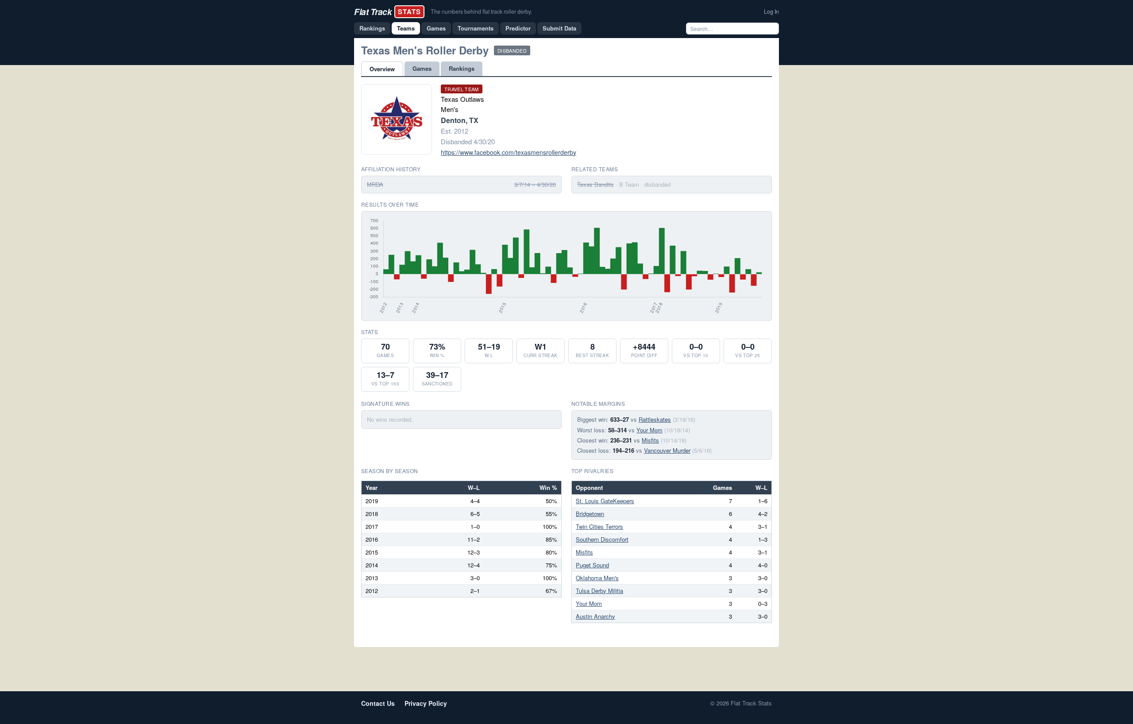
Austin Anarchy (595, 616)
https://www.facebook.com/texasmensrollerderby (508, 152)
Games (436, 28)
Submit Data (559, 28)
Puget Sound (592, 565)
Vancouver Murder (667, 450)
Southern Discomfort (602, 539)
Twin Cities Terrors (599, 526)
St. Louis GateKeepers (605, 501)
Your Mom (649, 430)
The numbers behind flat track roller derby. (481, 11)
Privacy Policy (426, 703)
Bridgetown (590, 513)
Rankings (372, 28)
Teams (406, 28)
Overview (382, 69)
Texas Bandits (595, 184)
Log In (771, 11)
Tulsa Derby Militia (599, 590)
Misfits (650, 440)
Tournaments (475, 28)
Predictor (518, 28)
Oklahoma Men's (597, 578)
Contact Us (378, 703)
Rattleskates (655, 419)
